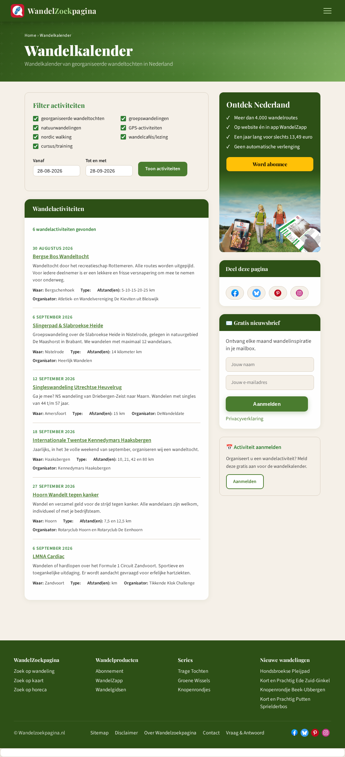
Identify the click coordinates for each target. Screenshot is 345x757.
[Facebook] (235, 293)
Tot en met (96, 160)
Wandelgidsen (111, 689)
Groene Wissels (194, 680)
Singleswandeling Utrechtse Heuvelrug (77, 387)
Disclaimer (126, 732)
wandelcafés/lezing (148, 137)
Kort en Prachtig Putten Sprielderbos (285, 702)
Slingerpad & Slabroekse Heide (68, 325)
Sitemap (99, 732)
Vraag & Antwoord (245, 732)
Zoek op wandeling (34, 671)
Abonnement (109, 671)
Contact (211, 732)
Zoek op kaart (28, 680)
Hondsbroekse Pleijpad (285, 671)
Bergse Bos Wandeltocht (61, 256)
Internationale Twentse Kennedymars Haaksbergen (92, 440)
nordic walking (56, 137)
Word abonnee (270, 164)
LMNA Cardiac (48, 556)
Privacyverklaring (244, 418)
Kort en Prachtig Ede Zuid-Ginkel (295, 680)
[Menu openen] (327, 11)
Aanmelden (267, 404)
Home (30, 35)
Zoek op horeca (30, 689)
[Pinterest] (278, 293)
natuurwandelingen (61, 127)
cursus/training (56, 146)
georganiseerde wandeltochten (72, 118)
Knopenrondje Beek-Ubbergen (292, 689)
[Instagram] (299, 293)
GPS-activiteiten (145, 127)
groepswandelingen (149, 118)
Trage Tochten (193, 671)
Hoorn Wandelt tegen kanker (66, 494)
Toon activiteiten (162, 168)
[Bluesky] (256, 293)
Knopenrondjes (194, 689)
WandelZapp (109, 680)
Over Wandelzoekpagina (170, 732)
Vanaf (38, 160)
